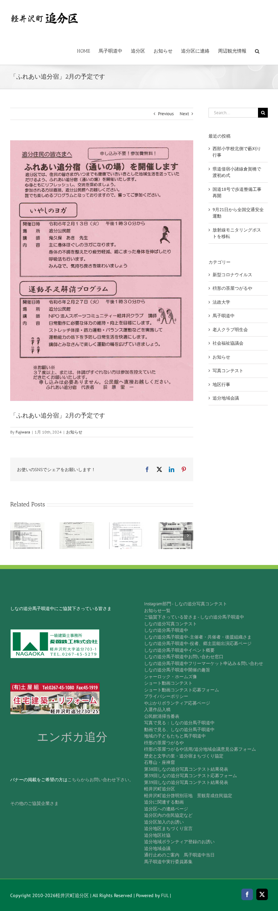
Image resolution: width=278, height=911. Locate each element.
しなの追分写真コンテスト (170, 624)
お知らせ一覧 (157, 610)
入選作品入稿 (157, 709)
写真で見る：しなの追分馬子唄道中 (179, 723)
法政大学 (221, 302)
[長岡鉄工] (55, 631)
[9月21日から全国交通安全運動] (176, 525)
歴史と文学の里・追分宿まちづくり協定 (183, 756)
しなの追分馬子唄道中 (166, 630)
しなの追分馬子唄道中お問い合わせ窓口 (183, 657)
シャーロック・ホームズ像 (170, 677)
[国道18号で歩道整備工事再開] (126, 525)
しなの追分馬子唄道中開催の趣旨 (177, 670)
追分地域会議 (226, 398)
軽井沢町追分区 (159, 789)
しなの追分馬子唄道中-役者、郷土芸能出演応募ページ (198, 643)
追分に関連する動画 (164, 802)
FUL (164, 895)
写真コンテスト (228, 370)
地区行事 (221, 384)
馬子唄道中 (224, 316)
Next (184, 114)
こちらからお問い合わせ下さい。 (100, 780)
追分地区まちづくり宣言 (168, 828)
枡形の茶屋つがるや (232, 288)
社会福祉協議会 (228, 343)
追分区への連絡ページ (166, 809)
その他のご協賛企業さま (34, 803)
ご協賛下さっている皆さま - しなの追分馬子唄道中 (194, 617)
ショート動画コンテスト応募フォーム (181, 690)
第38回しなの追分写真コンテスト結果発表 (186, 769)
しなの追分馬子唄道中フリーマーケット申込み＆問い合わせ (203, 663)
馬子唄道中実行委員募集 (168, 862)
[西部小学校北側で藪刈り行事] (27, 525)
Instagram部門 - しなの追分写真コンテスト (185, 604)
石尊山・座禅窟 (159, 762)
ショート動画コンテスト (168, 683)
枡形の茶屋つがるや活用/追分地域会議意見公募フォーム (200, 749)
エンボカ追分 (72, 737)
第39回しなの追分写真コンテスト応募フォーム (190, 775)
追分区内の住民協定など (168, 815)
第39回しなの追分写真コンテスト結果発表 (186, 782)
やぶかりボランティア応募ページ (177, 703)
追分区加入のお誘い (164, 822)
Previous (166, 114)
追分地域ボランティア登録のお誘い (179, 842)
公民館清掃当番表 (161, 716)
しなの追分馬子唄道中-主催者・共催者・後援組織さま (198, 637)
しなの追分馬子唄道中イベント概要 (179, 650)
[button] (257, 50)
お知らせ (74, 431)
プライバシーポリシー (166, 696)
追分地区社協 (157, 835)
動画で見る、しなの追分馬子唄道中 (179, 729)
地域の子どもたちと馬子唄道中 (175, 736)
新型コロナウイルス (232, 275)
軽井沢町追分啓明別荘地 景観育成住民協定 (188, 795)
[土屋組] (55, 685)
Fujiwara (23, 431)
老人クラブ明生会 (230, 329)
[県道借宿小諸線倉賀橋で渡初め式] (77, 525)
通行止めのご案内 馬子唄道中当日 (179, 855)
